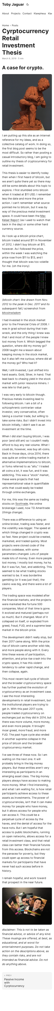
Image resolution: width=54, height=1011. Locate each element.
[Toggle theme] (27, 4)
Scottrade (21, 503)
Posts (15, 25)
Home (5, 25)
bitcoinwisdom (11, 312)
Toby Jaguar (13, 4)
